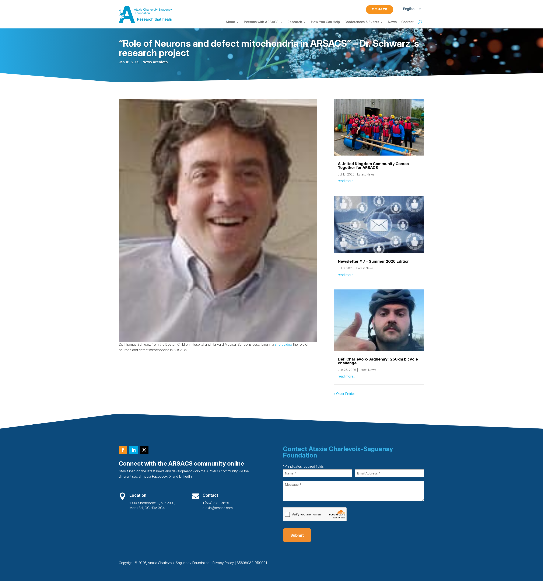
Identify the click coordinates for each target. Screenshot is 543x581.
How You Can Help (325, 22)
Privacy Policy (223, 563)
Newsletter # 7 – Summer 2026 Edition (374, 261)
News (392, 22)
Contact (407, 22)
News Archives (155, 62)
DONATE (379, 9)
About (230, 22)
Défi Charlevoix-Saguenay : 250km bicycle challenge (378, 361)
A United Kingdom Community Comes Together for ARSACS (373, 165)
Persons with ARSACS (261, 22)
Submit (297, 535)
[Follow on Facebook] (123, 450)
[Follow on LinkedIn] (133, 450)
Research (294, 22)
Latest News (365, 174)
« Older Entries (344, 394)
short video (283, 344)
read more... (346, 181)
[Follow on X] (144, 450)
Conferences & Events (361, 22)
